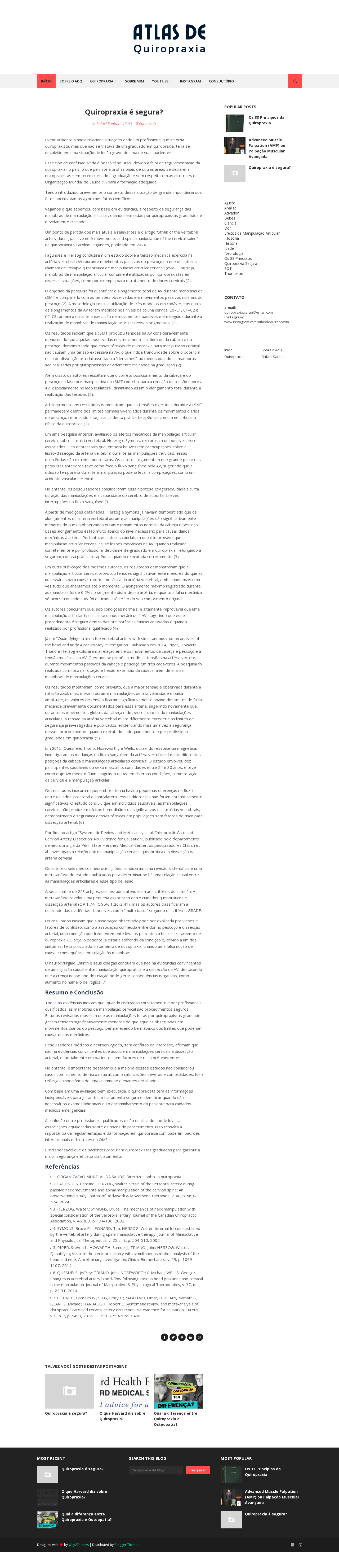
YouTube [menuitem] (160, 81)
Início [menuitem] (46, 81)
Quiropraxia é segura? (66, 1413)
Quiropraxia (234, 356)
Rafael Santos (107, 123)
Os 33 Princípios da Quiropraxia (266, 120)
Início (228, 350)
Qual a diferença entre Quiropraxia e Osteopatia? (175, 1419)
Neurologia (233, 253)
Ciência (230, 223)
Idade (229, 248)
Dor (227, 228)
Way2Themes (79, 1544)
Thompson (233, 273)
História (231, 243)
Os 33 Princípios (238, 258)
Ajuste (229, 202)
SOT (228, 268)
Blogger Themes (126, 1544)
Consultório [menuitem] (221, 81)
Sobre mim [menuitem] (134, 81)
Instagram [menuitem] (190, 81)
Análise (230, 208)
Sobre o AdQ (272, 350)
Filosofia (231, 238)
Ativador (231, 213)
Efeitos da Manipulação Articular (252, 233)
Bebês (229, 218)
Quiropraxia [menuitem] (101, 81)
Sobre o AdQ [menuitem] (71, 81)
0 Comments (146, 123)
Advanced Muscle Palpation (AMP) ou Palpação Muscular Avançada (267, 148)
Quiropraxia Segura (240, 263)
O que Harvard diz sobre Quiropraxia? (84, 1494)
